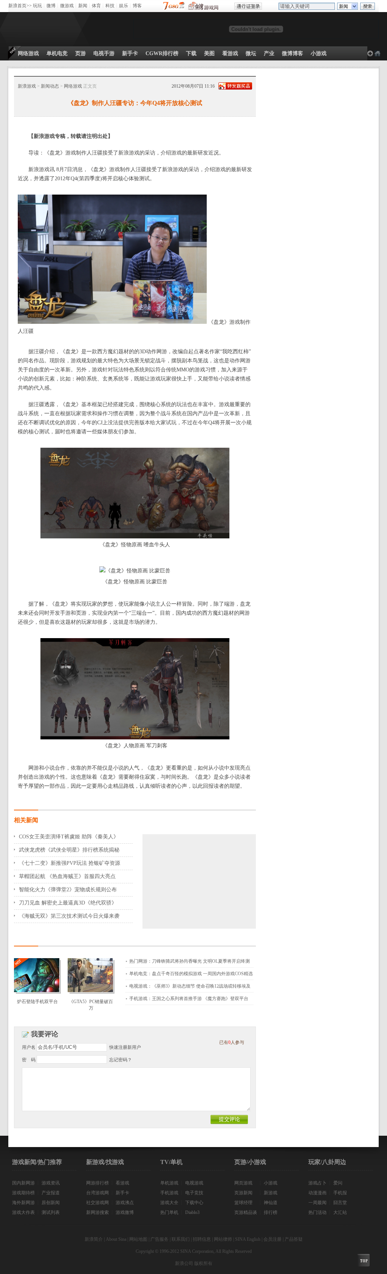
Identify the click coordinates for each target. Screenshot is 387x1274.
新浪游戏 (27, 86)
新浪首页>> (20, 5)
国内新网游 (23, 1183)
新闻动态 (50, 86)
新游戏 (270, 1192)
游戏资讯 (51, 1183)
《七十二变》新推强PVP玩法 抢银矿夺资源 (69, 863)
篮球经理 (243, 1202)
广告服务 (159, 1239)
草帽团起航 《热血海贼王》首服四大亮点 (67, 876)
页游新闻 (243, 1192)
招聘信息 (202, 1239)
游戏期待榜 (23, 1192)
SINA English (247, 1239)
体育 (96, 5)
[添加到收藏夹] (370, 53)
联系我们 (181, 1239)
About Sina (116, 1239)
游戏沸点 (125, 1202)
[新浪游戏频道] (42, 29)
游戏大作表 (23, 1212)
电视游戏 (194, 1183)
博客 (137, 5)
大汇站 (340, 1212)
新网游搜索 (97, 1212)
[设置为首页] (377, 53)
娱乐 (123, 5)
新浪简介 (94, 1239)
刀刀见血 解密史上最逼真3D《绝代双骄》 (68, 903)
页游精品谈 (245, 1212)
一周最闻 (317, 1202)
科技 (110, 5)
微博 (51, 5)
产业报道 (51, 1192)
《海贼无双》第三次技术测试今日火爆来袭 (69, 916)
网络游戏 (73, 86)
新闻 (82, 5)
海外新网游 (23, 1202)
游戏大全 (169, 1202)
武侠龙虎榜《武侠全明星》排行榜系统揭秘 (69, 850)
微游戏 (67, 5)
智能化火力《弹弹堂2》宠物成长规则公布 (68, 889)
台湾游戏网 (97, 1192)
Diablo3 (192, 1212)
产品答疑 (294, 1239)
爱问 (337, 1183)
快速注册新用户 (125, 1047)
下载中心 (194, 1202)
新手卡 (122, 1192)
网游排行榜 (97, 1183)
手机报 (340, 1192)
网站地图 (138, 1239)
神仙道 (270, 1202)
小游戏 (270, 1183)
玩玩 (37, 5)
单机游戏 (169, 1183)
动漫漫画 (317, 1192)
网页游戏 (243, 1183)
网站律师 (223, 1239)
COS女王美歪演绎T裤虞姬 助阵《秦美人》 (69, 837)
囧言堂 (340, 1202)
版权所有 (203, 1263)
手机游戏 (169, 1192)
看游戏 (122, 1183)
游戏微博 (125, 1212)
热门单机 (169, 1212)
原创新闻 (51, 1202)
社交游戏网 (97, 1202)
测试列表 (51, 1212)
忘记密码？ (120, 1059)
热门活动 (317, 1212)
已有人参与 (231, 1042)
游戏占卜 (317, 1183)
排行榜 (270, 1212)
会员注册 (272, 1239)
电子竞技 (194, 1192)
